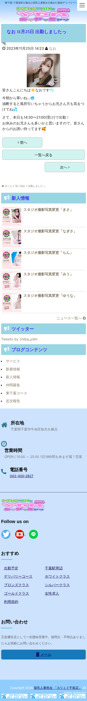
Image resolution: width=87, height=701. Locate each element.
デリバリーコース (18, 576)
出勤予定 (11, 568)
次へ (64, 167)
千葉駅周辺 (54, 568)
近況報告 (13, 401)
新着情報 (13, 369)
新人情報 (13, 377)
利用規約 (11, 601)
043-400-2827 (21, 476)
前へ (23, 142)
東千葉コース (16, 393)
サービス (13, 361)
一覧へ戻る (43, 155)
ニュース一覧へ (70, 318)
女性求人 (52, 593)
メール (45, 654)
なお (52, 48)
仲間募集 (13, 385)
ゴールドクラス (16, 593)
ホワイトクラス (57, 576)
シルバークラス (57, 585)
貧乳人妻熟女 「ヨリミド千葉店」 (58, 688)
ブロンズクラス (16, 585)
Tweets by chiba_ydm (19, 339)
